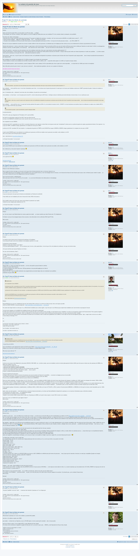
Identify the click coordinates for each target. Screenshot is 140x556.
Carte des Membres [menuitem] (17, 14)
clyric (109, 523)
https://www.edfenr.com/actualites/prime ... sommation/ (36, 305)
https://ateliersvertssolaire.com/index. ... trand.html (79, 415)
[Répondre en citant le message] (104, 27)
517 (113, 157)
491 (113, 84)
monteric (15, 21)
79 (112, 46)
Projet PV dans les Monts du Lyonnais (14, 20)
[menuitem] (10, 14)
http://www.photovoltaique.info (20, 298)
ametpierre (20, 21)
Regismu (6, 154)
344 (113, 147)
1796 (113, 287)
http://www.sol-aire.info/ (7, 160)
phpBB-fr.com (72, 545)
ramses (9, 21)
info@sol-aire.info (12, 161)
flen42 (109, 79)
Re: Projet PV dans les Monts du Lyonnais (13, 79)
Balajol (12, 21)
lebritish (6, 335)
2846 (113, 348)
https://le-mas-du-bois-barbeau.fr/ (9, 353)
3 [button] (132, 24)
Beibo (109, 41)
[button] (137, 24)
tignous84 (110, 142)
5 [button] (135, 24)
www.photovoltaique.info (18, 136)
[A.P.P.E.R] (10, 7)
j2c (22, 21)
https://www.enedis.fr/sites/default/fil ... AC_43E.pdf (46, 346)
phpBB (66, 544)
